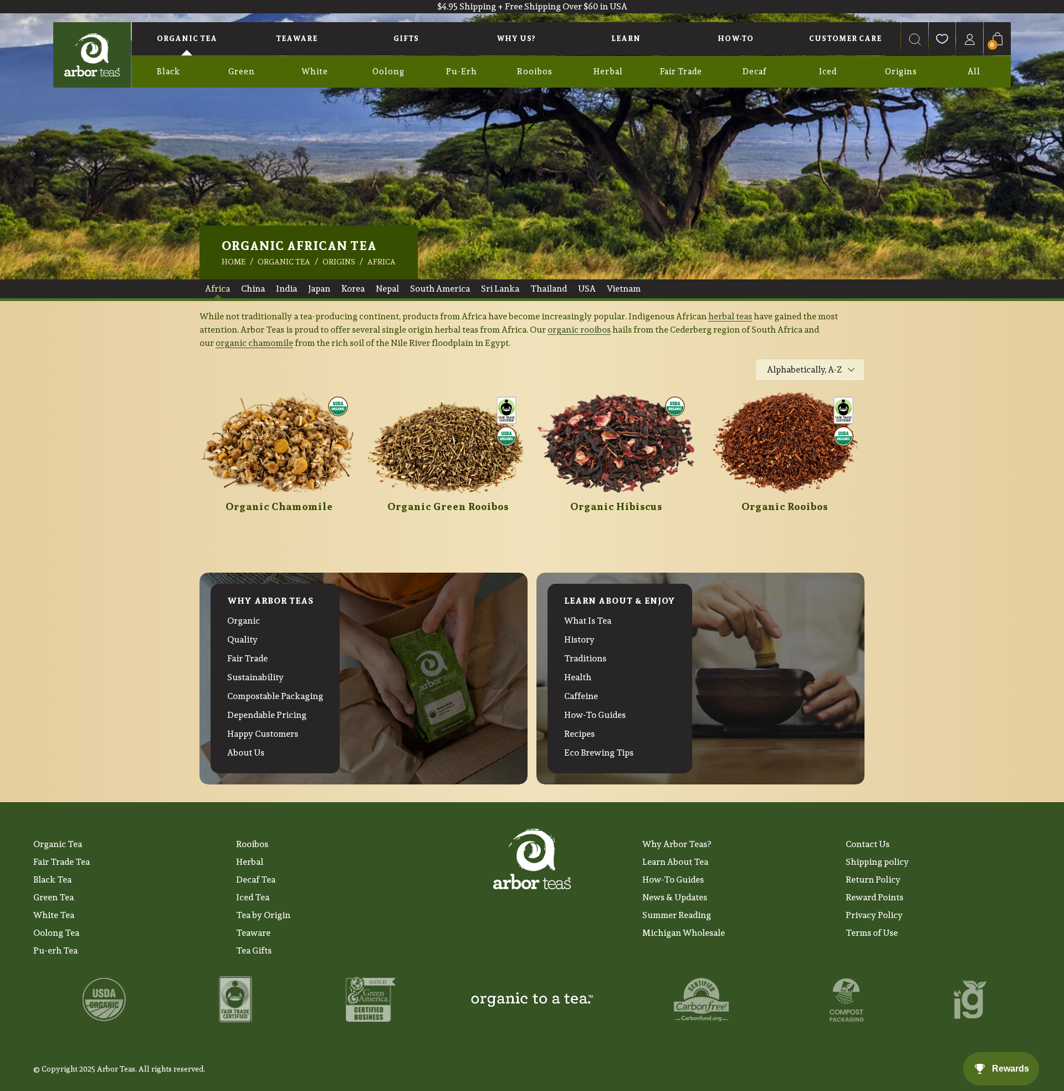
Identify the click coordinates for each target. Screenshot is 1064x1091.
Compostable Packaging (275, 696)
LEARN (626, 38)
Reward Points (874, 897)
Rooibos (535, 71)
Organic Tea (57, 844)
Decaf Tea (255, 879)
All (974, 71)
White (314, 71)
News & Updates (674, 897)
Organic (243, 621)
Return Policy (873, 879)
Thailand (548, 288)
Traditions (585, 658)
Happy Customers (262, 734)
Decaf (754, 71)
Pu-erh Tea (55, 950)
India (286, 288)
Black (168, 71)
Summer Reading (676, 915)
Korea (353, 288)
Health (577, 677)
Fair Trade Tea (61, 862)
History (579, 639)
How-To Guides (595, 715)
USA (587, 288)
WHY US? (516, 38)
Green (241, 71)
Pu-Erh (461, 71)
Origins (901, 71)
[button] (914, 39)
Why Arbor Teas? (676, 844)
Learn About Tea (675, 862)
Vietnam (624, 288)
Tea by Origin (263, 915)
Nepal (387, 288)
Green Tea (53, 897)
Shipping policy (877, 862)
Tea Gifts (254, 950)
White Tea (53, 915)
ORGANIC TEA (187, 38)
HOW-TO (736, 38)
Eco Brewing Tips (598, 752)
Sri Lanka (500, 288)
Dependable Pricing (266, 715)
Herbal (608, 71)
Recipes (579, 734)
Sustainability (255, 677)
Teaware (253, 933)
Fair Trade (681, 71)
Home (233, 262)
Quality (242, 639)
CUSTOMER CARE (845, 38)
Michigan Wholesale (683, 933)
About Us (245, 752)
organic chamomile (254, 343)
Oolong (388, 71)
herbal (722, 316)
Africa (381, 262)
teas (744, 316)
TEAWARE (297, 38)
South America (440, 288)
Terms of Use (872, 933)
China (253, 288)
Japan (319, 288)
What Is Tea (587, 621)
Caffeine (581, 696)
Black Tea (52, 879)
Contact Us (867, 844)
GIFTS (406, 38)
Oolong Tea (56, 933)
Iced (828, 71)
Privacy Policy (874, 915)
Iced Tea (252, 897)
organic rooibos (579, 330)
